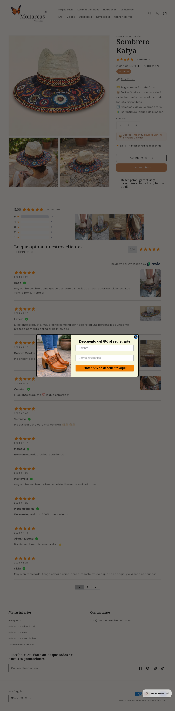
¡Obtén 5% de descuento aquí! (105, 368)
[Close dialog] (135, 337)
